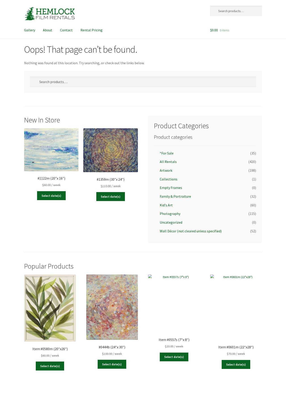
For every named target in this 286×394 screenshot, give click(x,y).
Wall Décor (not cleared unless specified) (191, 231)
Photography (170, 213)
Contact (66, 30)
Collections (168, 179)
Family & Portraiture (175, 196)
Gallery (29, 30)
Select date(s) (51, 196)
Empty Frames (171, 187)
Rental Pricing (91, 30)
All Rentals (168, 161)
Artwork (166, 170)
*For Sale (167, 153)
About (47, 30)
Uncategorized (171, 222)
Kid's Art (166, 205)
